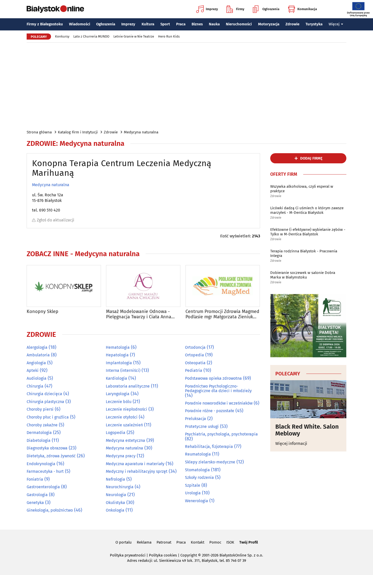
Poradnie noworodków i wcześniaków (218, 403)
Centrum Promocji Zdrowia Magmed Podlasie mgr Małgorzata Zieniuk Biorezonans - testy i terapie (222, 314)
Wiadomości (79, 24)
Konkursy (62, 36)
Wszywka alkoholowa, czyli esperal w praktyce (301, 188)
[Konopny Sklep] (64, 286)
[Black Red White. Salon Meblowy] (308, 399)
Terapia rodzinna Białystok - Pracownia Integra (303, 253)
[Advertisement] (186, 86)
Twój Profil (248, 542)
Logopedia (115, 432)
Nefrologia (115, 479)
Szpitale (192, 485)
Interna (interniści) (123, 370)
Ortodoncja (195, 347)
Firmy (240, 9)
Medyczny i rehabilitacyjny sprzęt (136, 471)
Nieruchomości (239, 24)
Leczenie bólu (118, 401)
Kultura (148, 24)
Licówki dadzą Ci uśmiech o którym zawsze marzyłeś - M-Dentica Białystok (307, 210)
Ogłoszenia (270, 9)
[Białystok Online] (55, 9)
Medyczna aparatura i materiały (135, 463)
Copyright (188, 555)
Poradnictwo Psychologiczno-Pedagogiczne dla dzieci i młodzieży (218, 388)
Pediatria (193, 370)
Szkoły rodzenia (199, 477)
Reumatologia (198, 454)
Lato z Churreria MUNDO (91, 36)
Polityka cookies (163, 555)
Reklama (144, 542)
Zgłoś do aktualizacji (55, 220)
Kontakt (197, 542)
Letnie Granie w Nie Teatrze (133, 36)
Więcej (334, 24)
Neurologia (116, 494)
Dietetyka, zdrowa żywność (51, 456)
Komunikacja (307, 9)
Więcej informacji (291, 443)
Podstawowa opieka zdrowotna (213, 378)
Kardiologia (116, 378)
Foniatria (35, 479)
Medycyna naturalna (141, 132)
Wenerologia (196, 500)
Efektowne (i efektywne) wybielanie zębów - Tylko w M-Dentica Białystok (307, 231)
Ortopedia (194, 355)
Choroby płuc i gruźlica (48, 417)
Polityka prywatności (127, 555)
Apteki (33, 370)
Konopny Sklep (42, 311)
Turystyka (314, 24)
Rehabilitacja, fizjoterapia (209, 446)
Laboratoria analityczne (128, 386)
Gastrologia (37, 494)
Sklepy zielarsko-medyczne (210, 462)
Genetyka (35, 502)
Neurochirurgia (119, 486)
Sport (165, 24)
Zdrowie (292, 24)
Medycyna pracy (120, 456)
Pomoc (215, 542)
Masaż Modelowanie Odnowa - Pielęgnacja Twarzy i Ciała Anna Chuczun (138, 314)
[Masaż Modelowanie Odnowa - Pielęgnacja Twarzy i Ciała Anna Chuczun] (143, 286)
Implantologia (119, 362)
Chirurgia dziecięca (44, 393)
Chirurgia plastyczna (45, 401)
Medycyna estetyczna (125, 440)
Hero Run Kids (169, 36)
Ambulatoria (38, 355)
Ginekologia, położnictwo (50, 510)
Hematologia (118, 347)
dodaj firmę (311, 158)
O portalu (123, 542)
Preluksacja (195, 418)
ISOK (230, 542)
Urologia (193, 493)
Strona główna (39, 132)
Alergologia (37, 347)
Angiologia (36, 362)
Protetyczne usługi (202, 426)
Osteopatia (195, 362)
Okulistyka (115, 502)
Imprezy (212, 9)
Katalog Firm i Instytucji (78, 132)
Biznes (197, 24)
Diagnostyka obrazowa (47, 448)
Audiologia (36, 378)
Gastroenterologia (43, 486)
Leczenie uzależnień (124, 425)
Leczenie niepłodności (126, 409)
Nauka (214, 24)
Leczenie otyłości (122, 417)
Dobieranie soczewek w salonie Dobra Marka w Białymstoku (302, 275)
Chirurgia (35, 386)
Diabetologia (38, 440)
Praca (180, 24)
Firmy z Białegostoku (45, 24)
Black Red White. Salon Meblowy (307, 430)
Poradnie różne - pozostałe (209, 410)
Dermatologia (39, 432)
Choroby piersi (40, 409)
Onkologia (115, 510)
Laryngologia (117, 393)
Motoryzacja (268, 24)
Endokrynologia (41, 463)
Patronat (164, 542)
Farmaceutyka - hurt (45, 471)
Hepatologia (117, 355)
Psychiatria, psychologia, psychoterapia (221, 434)
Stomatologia (197, 469)
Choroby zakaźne (42, 425)
